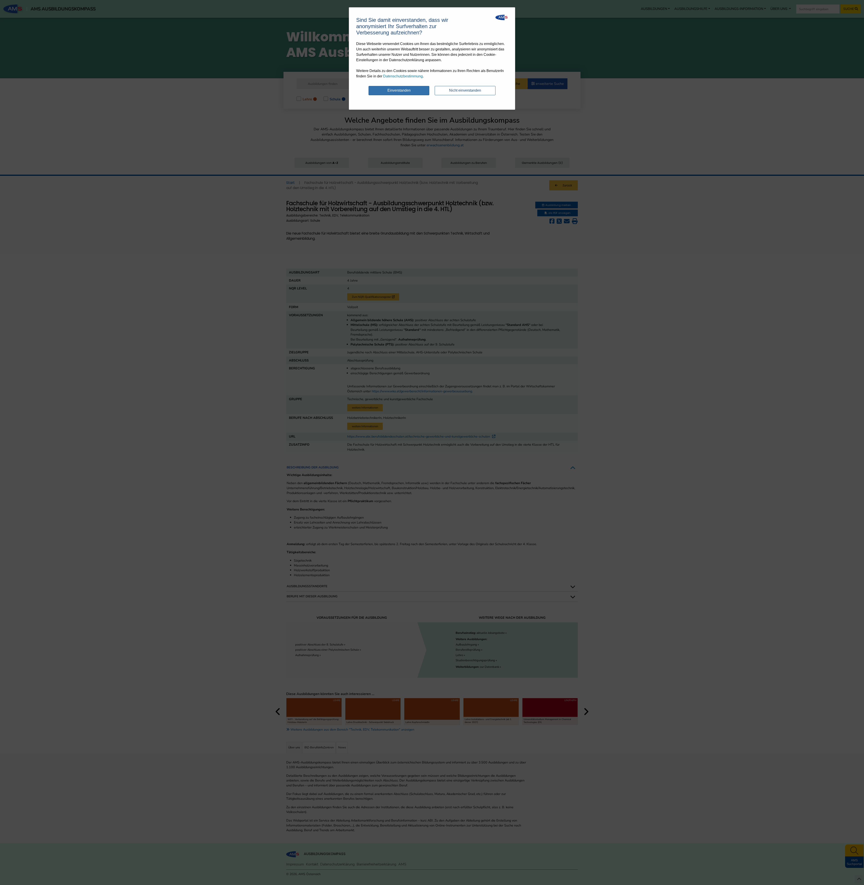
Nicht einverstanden (465, 90)
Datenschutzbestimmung (403, 76)
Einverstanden (399, 90)
